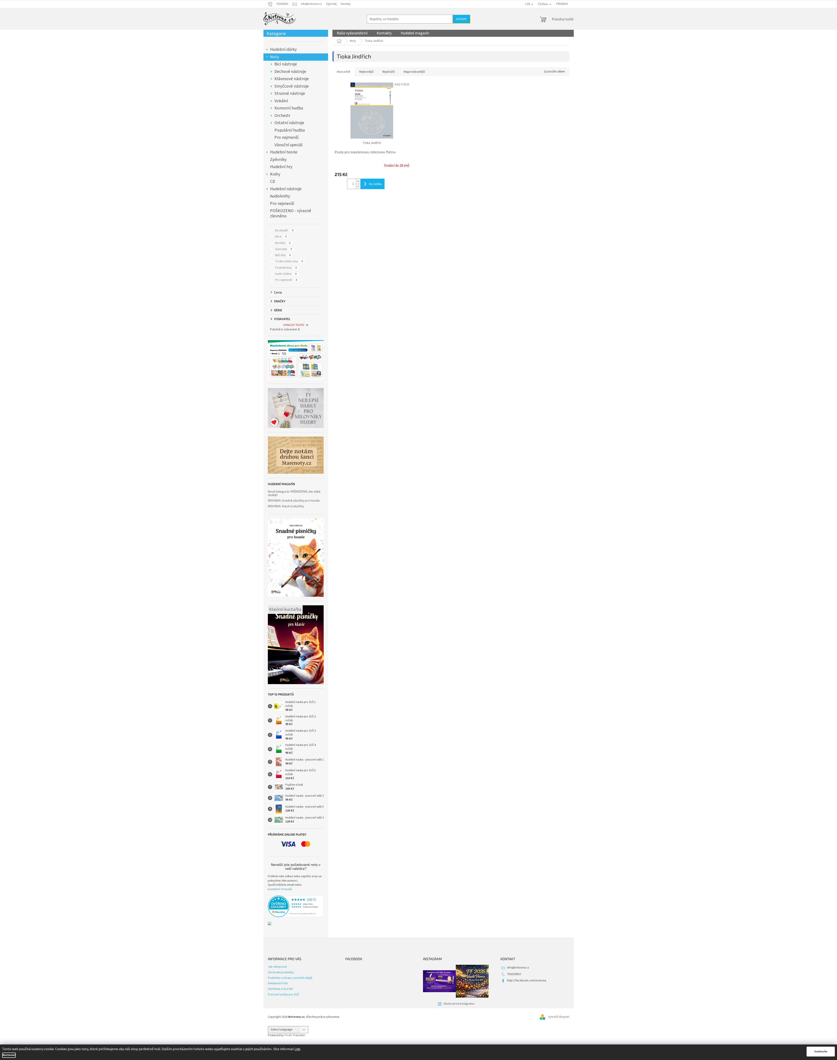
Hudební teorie (283, 152)
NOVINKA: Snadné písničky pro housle (294, 500)
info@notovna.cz (518, 967)
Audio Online (286, 274)
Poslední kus (286, 268)
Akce (281, 236)
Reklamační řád (278, 983)
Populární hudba (289, 130)
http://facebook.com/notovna (526, 980)
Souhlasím (820, 1051)
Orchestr (282, 116)
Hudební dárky (283, 49)
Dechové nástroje (290, 72)
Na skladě (284, 230)
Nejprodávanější (414, 72)
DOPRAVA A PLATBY (280, 989)
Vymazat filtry (293, 325)
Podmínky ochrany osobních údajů (290, 978)
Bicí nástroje (285, 64)
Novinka (282, 243)
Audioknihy (280, 196)
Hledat (461, 19)
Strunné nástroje (289, 93)
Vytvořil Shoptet (558, 1017)
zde (297, 1049)
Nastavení (9, 1055)
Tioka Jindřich (372, 143)
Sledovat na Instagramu (459, 1004)
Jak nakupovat (277, 967)
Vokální (281, 101)
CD (272, 181)
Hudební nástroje (286, 189)
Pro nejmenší (286, 137)
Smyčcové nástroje (291, 86)
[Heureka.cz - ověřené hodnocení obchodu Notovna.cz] (296, 906)
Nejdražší (389, 72)
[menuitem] (352, 33)
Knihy (275, 174)
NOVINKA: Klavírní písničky (286, 506)
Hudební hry (281, 167)
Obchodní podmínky (281, 972)
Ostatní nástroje (289, 123)
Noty (274, 57)
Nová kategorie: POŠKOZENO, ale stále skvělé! (294, 493)
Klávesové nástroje (291, 79)
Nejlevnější (366, 72)
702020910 (514, 974)
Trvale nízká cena (289, 261)
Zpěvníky (278, 160)
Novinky (346, 4)
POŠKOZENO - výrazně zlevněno (290, 213)
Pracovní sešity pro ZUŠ (283, 994)
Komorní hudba (288, 108)
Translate (299, 1035)
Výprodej (331, 4)
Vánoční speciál (288, 145)
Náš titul (283, 255)
